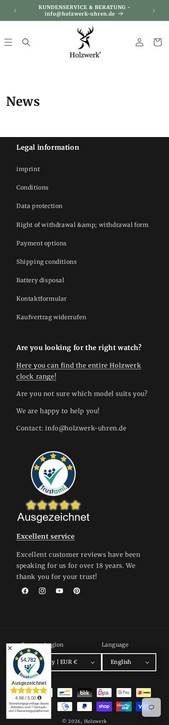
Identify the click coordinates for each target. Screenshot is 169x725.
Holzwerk (95, 721)
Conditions (32, 187)
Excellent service (45, 536)
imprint (28, 169)
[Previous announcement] (15, 11)
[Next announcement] (154, 11)
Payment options (41, 243)
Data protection (39, 206)
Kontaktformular (41, 298)
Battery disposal (40, 280)
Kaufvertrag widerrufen (51, 317)
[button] (26, 42)
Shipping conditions (46, 261)
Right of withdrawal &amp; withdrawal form (82, 225)
